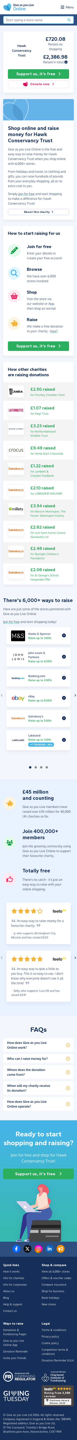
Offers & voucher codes (56, 1278)
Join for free (11, 622)
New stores (49, 1304)
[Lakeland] (64, 740)
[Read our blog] (61, 1251)
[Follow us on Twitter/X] (27, 1251)
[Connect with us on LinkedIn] (50, 1251)
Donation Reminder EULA (58, 1360)
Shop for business (53, 1291)
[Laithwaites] (16, 410)
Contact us (10, 1310)
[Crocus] (16, 450)
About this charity (37, 212)
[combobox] (34, 19)
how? (54, 331)
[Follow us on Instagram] (38, 1251)
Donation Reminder (15, 1351)
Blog (6, 1297)
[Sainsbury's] (16, 469)
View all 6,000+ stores (56, 1271)
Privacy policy (50, 1336)
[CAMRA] (16, 391)
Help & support (12, 1304)
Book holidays (50, 1297)
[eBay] (64, 698)
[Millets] (16, 509)
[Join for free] (14, 255)
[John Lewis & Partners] (64, 657)
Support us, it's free (35, 74)
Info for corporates (15, 1284)
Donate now (40, 84)
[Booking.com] (64, 678)
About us (8, 1291)
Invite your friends (14, 1358)
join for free (26, 194)
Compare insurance (54, 1284)
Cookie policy (50, 1343)
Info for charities (13, 1278)
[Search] (69, 19)
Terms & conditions (54, 1330)
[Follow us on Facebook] (16, 1251)
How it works (11, 1271)
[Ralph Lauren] (16, 429)
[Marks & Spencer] (64, 636)
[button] (66, 62)
